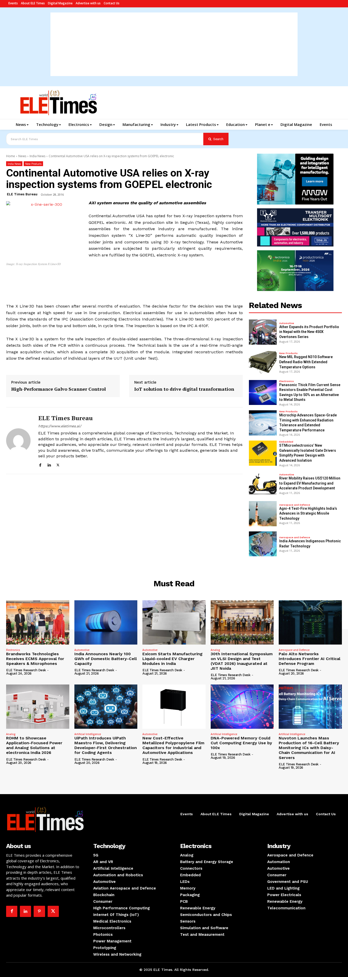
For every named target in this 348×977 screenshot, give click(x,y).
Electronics (286, 381)
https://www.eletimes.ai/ (59, 426)
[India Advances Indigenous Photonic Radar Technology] (263, 544)
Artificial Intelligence (87, 734)
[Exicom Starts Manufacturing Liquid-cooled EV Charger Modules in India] (174, 622)
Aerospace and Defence (294, 505)
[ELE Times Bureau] (18, 441)
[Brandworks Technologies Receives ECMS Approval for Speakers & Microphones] (37, 622)
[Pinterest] (39, 911)
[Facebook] (40, 464)
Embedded (286, 442)
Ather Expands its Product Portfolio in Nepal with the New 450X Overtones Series (309, 332)
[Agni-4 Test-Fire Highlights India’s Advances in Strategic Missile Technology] (263, 513)
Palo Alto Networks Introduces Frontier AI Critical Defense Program (309, 658)
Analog (215, 650)
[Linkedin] (49, 464)
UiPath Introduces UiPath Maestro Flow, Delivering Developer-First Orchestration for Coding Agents (105, 745)
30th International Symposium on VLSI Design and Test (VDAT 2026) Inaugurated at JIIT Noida (242, 661)
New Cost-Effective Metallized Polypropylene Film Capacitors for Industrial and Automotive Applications (173, 745)
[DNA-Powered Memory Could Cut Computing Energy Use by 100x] (242, 706)
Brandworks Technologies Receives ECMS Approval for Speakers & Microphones (35, 658)
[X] (58, 464)
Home (10, 156)
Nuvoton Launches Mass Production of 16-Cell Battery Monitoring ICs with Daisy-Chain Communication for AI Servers (309, 748)
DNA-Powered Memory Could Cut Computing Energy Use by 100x (241, 743)
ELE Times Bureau (22, 194)
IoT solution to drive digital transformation (184, 389)
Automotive (286, 323)
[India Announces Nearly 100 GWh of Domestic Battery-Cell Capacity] (106, 622)
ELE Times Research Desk (26, 670)
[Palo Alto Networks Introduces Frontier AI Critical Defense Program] (310, 622)
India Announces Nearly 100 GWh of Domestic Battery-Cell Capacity (105, 658)
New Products (33, 164)
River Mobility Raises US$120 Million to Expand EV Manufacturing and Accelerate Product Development (309, 483)
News (22, 156)
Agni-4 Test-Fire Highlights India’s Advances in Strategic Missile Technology (308, 513)
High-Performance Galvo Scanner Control (58, 389)
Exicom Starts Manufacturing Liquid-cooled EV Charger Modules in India (172, 658)
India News (37, 156)
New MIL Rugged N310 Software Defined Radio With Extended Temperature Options (306, 362)
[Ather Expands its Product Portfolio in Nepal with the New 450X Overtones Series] (263, 332)
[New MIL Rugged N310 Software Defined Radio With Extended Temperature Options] (263, 362)
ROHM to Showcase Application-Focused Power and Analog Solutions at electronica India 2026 (34, 745)
